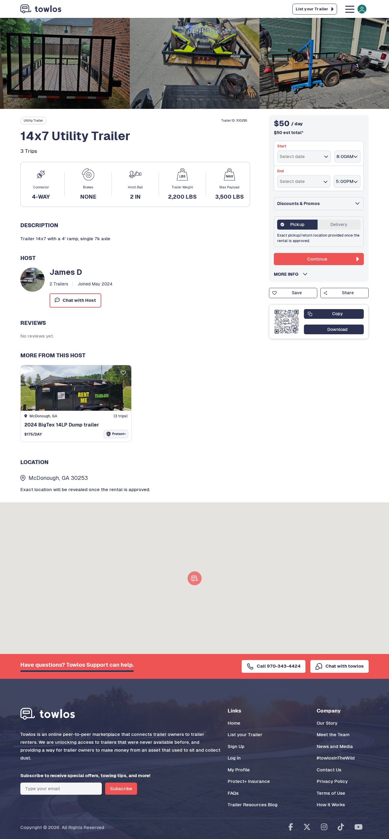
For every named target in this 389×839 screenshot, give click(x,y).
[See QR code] (286, 322)
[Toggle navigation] (355, 8)
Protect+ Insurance (249, 781)
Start (281, 146)
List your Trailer (245, 734)
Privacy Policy (332, 781)
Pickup (297, 224)
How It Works (331, 804)
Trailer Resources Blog (252, 804)
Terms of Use (331, 793)
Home (234, 723)
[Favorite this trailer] (123, 373)
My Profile (239, 770)
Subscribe (121, 788)
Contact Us (329, 770)
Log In (234, 758)
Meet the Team (333, 734)
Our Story (327, 723)
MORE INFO (288, 274)
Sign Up (236, 746)
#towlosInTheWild (336, 758)
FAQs (233, 793)
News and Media (335, 746)
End (280, 171)
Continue (317, 259)
